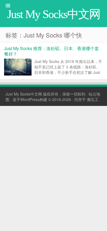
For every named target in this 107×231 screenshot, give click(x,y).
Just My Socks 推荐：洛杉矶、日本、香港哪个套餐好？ (51, 51)
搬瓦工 (92, 99)
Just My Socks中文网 (23, 94)
